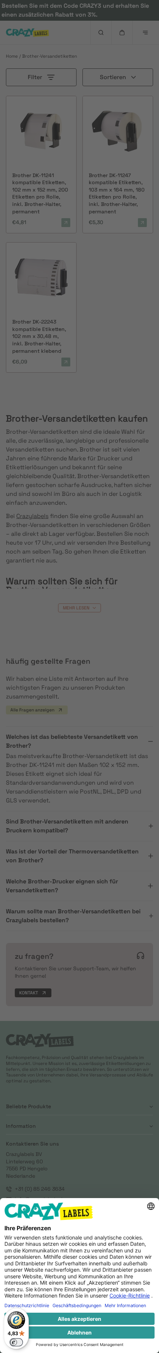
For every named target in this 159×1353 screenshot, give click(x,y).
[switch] (16, 1342)
